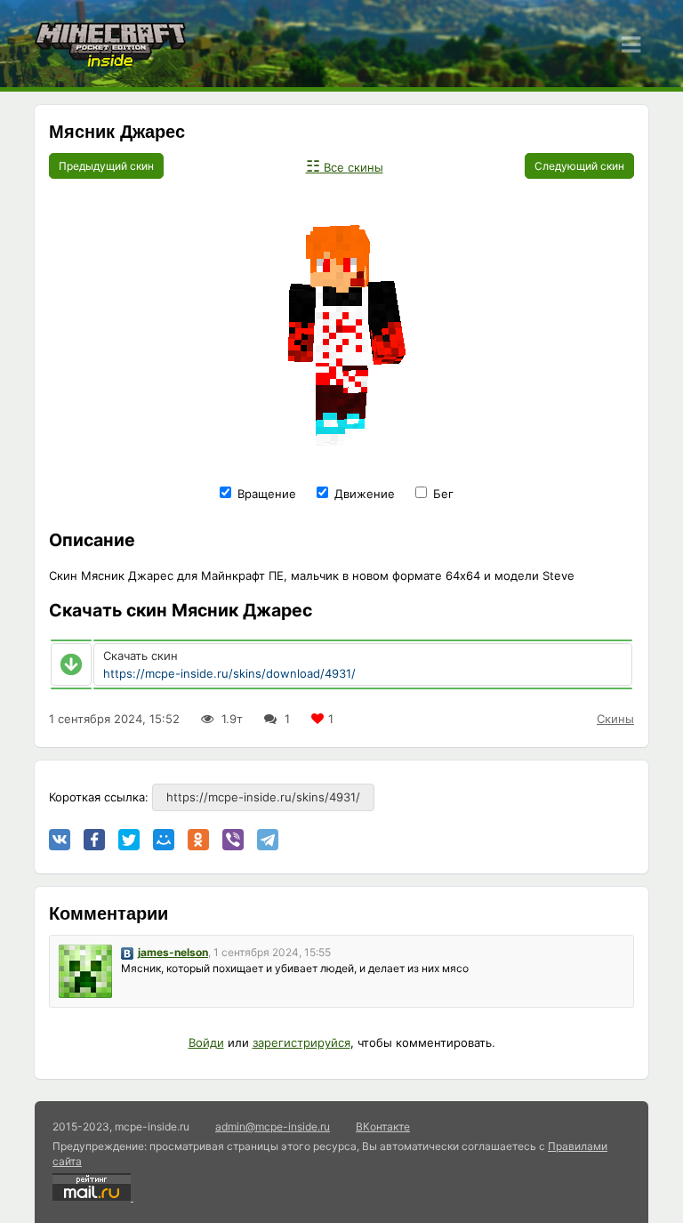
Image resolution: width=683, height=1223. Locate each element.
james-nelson (173, 952)
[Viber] (233, 839)
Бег (442, 494)
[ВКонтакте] (59, 839)
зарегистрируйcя (301, 1042)
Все (344, 167)
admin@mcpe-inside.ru (272, 1126)
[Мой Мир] (163, 839)
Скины (615, 719)
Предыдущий (106, 166)
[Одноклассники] (198, 839)
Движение (363, 494)
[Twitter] (129, 839)
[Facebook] (94, 839)
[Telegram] (267, 839)
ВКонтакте (383, 1126)
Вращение (265, 494)
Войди (206, 1042)
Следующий (579, 166)
